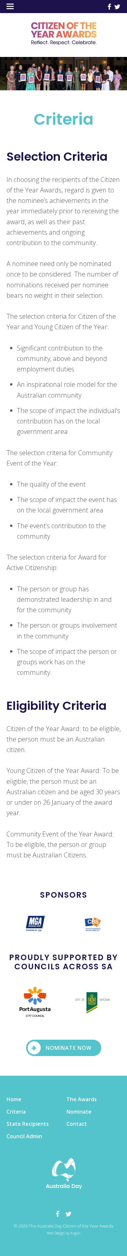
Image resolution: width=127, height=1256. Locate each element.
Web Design (56, 1232)
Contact (76, 1123)
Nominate (79, 1111)
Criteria (16, 1111)
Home (14, 1099)
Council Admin (24, 1136)
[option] (35, 923)
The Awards (81, 1099)
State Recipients (28, 1123)
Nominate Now (69, 1047)
